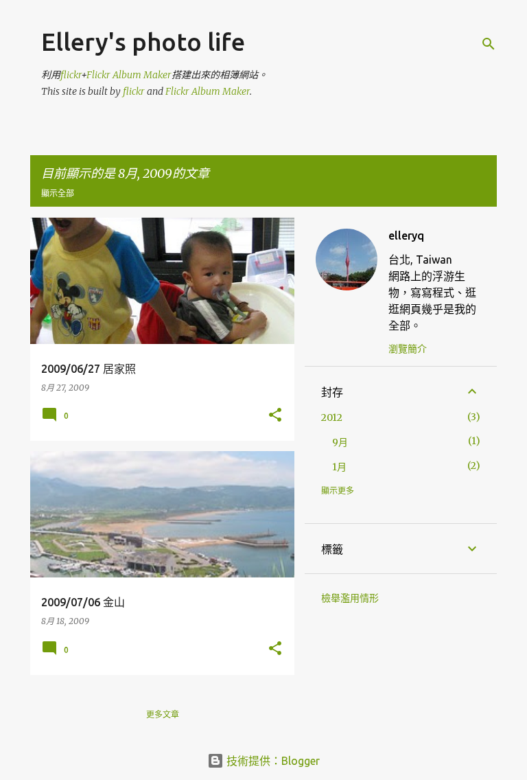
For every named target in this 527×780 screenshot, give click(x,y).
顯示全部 (57, 193)
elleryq (406, 235)
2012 (331, 417)
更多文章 (162, 714)
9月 (340, 442)
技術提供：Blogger (272, 761)
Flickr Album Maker (129, 75)
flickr (70, 75)
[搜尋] (488, 43)
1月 (339, 467)
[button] (275, 415)
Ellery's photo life (143, 41)
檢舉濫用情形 (350, 598)
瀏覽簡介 (407, 348)
